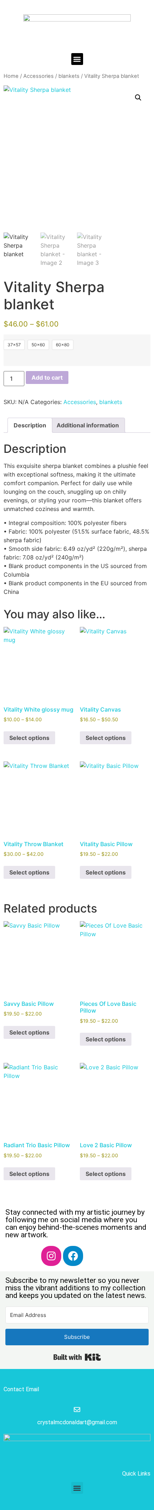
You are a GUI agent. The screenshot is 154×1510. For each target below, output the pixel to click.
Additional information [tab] (88, 425)
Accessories (38, 76)
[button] (77, 59)
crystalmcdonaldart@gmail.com (77, 1422)
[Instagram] (51, 1256)
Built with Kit (77, 1357)
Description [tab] (30, 425)
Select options (29, 737)
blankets (69, 76)
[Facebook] (73, 1256)
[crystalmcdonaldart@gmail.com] (77, 1409)
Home (11, 76)
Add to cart (47, 377)
